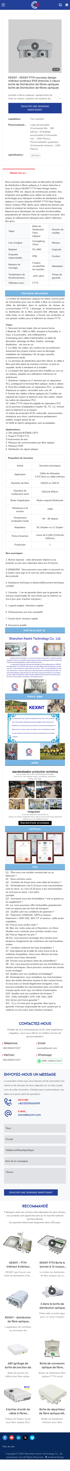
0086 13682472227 (52, 1060)
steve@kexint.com (29, 1115)
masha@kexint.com (47, 1048)
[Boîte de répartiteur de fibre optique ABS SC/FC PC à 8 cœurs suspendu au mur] (52, 1394)
